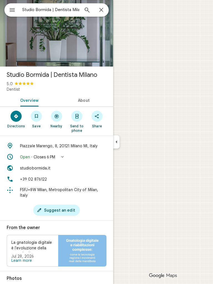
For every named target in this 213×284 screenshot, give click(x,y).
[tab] (28, 99)
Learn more (21, 260)
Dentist (13, 89)
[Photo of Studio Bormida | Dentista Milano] (56, 33)
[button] (56, 157)
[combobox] (50, 9)
